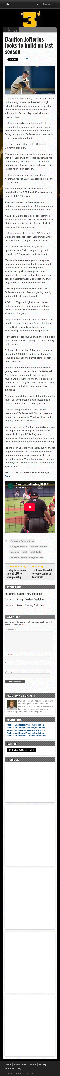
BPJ (19, 1068)
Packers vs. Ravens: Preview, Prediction (24, 605)
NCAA (33, 1064)
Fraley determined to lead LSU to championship (16, 573)
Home (8, 1064)
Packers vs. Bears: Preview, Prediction (23, 594)
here (7, 476)
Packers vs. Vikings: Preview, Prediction (24, 599)
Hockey (42, 1064)
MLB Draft (36, 551)
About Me (9, 1068)
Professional (20, 1064)
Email (8, 663)
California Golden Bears (22, 541)
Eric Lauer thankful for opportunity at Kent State (42, 573)
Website (8, 672)
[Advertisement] (30, 835)
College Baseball (18, 546)
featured (14, 551)
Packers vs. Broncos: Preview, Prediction (26, 736)
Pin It (26, 58)
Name (8, 654)
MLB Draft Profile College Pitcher (26, 557)
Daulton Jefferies (38, 546)
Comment (10, 629)
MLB (25, 551)
